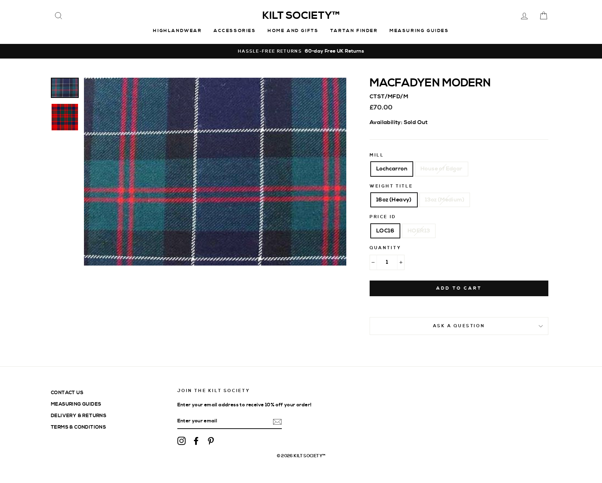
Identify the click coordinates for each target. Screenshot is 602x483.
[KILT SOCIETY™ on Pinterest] (211, 440)
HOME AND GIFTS (293, 30)
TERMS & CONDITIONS (78, 427)
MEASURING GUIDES (76, 404)
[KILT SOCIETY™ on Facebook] (196, 440)
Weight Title (391, 186)
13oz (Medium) (444, 199)
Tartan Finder (354, 30)
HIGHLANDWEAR (177, 30)
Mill (377, 155)
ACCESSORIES (235, 30)
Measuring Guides (419, 30)
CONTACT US (67, 393)
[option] (301, 51)
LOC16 (385, 230)
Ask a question (459, 326)
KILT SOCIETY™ (301, 15)
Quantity (385, 248)
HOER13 (419, 230)
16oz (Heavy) (394, 199)
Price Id (383, 217)
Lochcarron (391, 168)
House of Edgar (441, 168)
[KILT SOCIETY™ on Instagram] (181, 440)
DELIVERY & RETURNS (78, 416)
